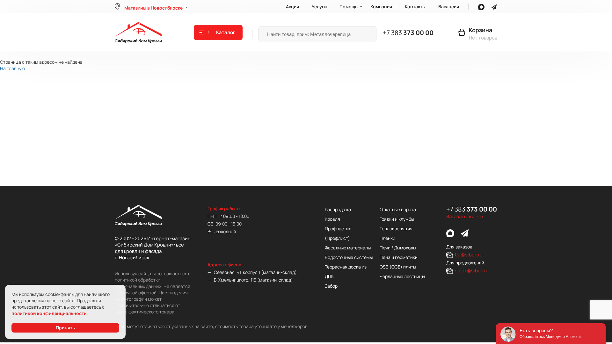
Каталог (225, 32)
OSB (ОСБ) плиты (398, 267)
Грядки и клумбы (397, 219)
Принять (65, 328)
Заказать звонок (465, 216)
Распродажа (338, 209)
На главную (12, 68)
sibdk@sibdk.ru (472, 270)
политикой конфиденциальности (49, 313)
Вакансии (448, 7)
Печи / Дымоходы (398, 248)
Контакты (415, 7)
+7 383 (408, 32)
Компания (381, 7)
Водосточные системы (349, 257)
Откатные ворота (398, 209)
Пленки (387, 238)
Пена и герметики (399, 257)
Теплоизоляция (396, 229)
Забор (331, 286)
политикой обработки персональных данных (138, 283)
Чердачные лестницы (402, 276)
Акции (292, 7)
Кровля (332, 219)
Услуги (319, 7)
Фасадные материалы (348, 248)
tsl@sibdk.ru (469, 254)
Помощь (348, 7)
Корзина (480, 30)
